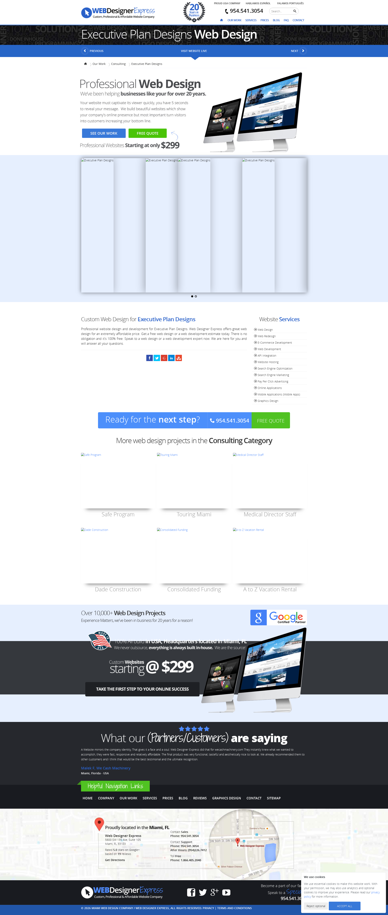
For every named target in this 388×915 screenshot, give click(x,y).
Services (250, 20)
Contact (298, 20)
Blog (276, 20)
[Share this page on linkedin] (171, 358)
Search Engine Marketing (273, 375)
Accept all (344, 906)
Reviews (200, 798)
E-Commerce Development (274, 342)
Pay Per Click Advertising (272, 381)
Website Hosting (267, 362)
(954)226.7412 (197, 850)
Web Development (269, 349)
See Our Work (103, 133)
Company (106, 798)
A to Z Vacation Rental (270, 589)
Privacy (208, 908)
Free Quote (147, 133)
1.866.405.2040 (191, 860)
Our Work (234, 20)
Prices (264, 20)
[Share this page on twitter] (157, 358)
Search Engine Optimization (274, 368)
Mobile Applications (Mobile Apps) (278, 394)
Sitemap (274, 798)
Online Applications (269, 388)
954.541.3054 (190, 836)
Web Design (265, 330)
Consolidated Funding (194, 589)
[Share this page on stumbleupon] (178, 358)
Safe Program (118, 514)
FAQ (286, 20)
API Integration (266, 355)
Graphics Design (267, 401)
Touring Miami (194, 514)
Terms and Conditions (234, 908)
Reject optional (316, 906)
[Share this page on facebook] (149, 358)
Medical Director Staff (270, 514)
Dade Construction (118, 589)
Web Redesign (266, 336)
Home (88, 798)
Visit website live (194, 51)
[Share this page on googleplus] (164, 358)
